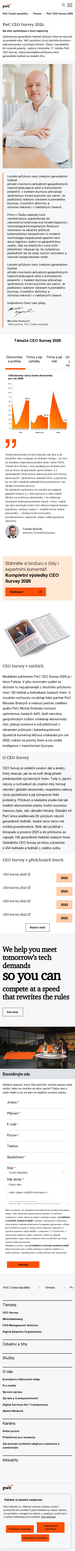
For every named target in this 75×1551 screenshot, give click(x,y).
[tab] (15, 359)
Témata (37, 13)
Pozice (13, 1135)
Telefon (12, 1146)
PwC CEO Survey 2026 (60, 13)
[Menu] (69, 5)
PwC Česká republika (15, 13)
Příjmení (13, 1113)
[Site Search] (63, 5)
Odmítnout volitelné (51, 1527)
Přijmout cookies (20, 1529)
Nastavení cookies (35, 1538)
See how (12, 1012)
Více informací (48, 1516)
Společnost (16, 1157)
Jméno (13, 1102)
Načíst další (37, 927)
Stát (11, 1168)
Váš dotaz (15, 1179)
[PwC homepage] (7, 5)
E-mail (12, 1124)
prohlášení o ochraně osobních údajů (49, 1245)
